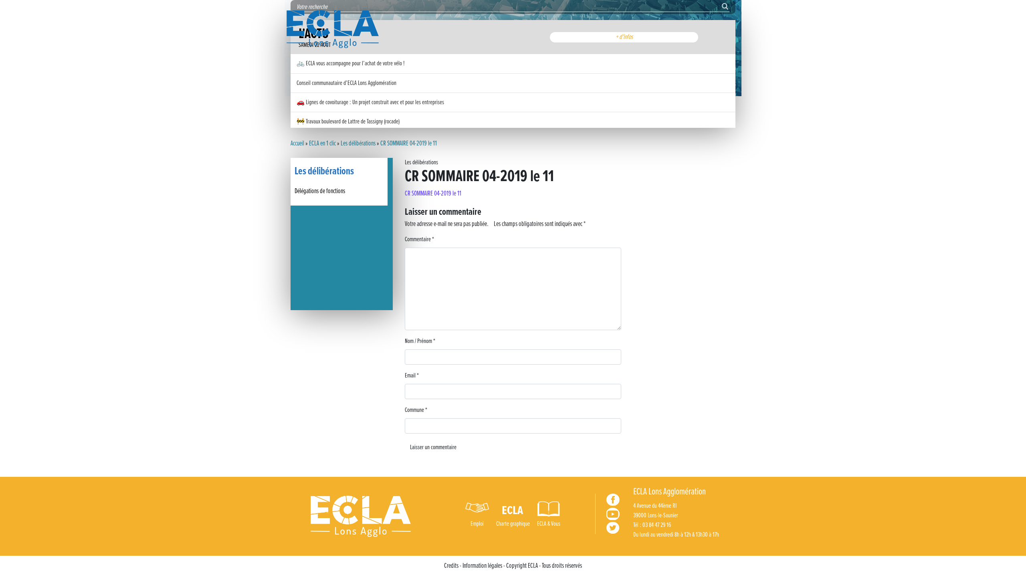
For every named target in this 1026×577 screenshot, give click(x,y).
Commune (416, 410)
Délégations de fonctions (320, 191)
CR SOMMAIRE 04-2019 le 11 (433, 194)
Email (412, 375)
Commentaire (419, 239)
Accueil (297, 143)
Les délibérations (358, 143)
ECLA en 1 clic (322, 143)
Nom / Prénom (420, 341)
